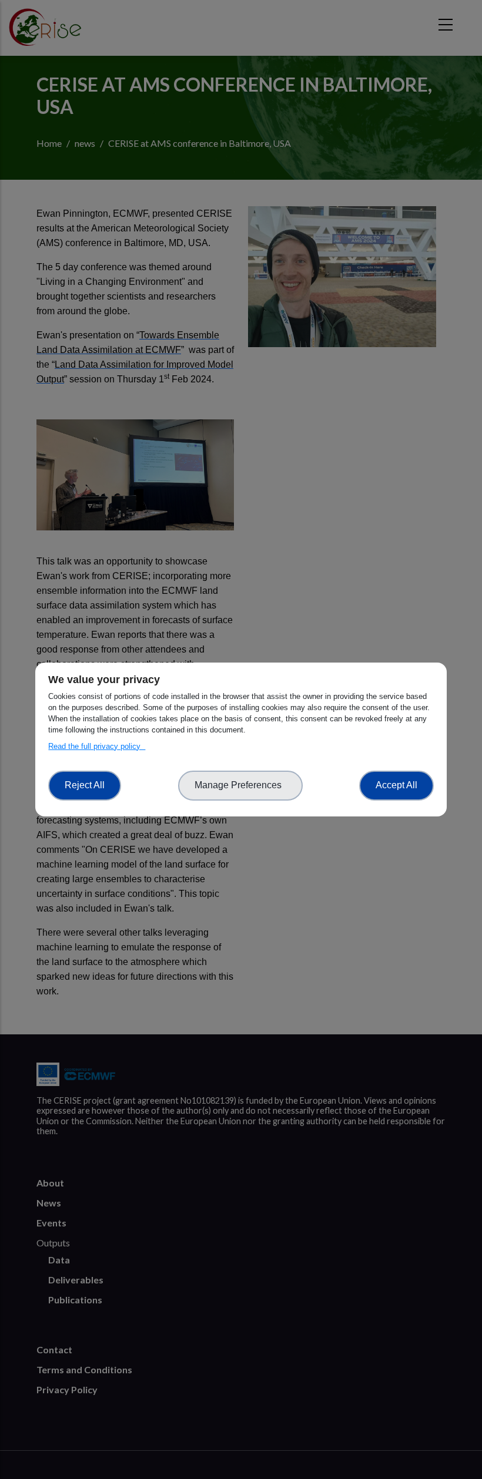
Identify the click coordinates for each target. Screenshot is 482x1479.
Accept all (396, 785)
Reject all (85, 785)
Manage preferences (240, 785)
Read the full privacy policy (96, 746)
